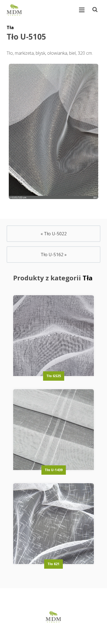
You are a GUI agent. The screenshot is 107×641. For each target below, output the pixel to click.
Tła (10, 27)
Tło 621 (53, 564)
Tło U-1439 (54, 470)
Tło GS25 (53, 376)
